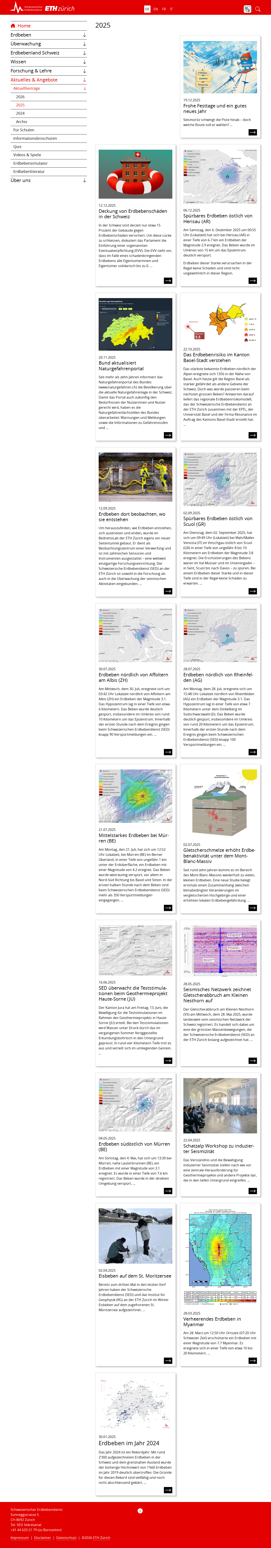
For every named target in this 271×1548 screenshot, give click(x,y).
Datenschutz (66, 1537)
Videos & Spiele (27, 154)
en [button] (155, 9)
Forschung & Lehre (31, 71)
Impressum (20, 1537)
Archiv (21, 121)
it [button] (171, 9)
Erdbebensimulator (30, 163)
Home (23, 26)
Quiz (17, 146)
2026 (20, 96)
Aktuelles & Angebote (34, 80)
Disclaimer (42, 1537)
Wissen (18, 61)
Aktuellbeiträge (26, 88)
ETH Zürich (101, 1537)
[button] (27, 7)
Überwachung (26, 44)
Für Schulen (23, 130)
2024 (20, 113)
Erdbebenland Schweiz (35, 53)
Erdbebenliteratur (29, 171)
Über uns (21, 180)
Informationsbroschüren (35, 138)
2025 (20, 105)
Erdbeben (21, 35)
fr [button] (164, 9)
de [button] (147, 9)
